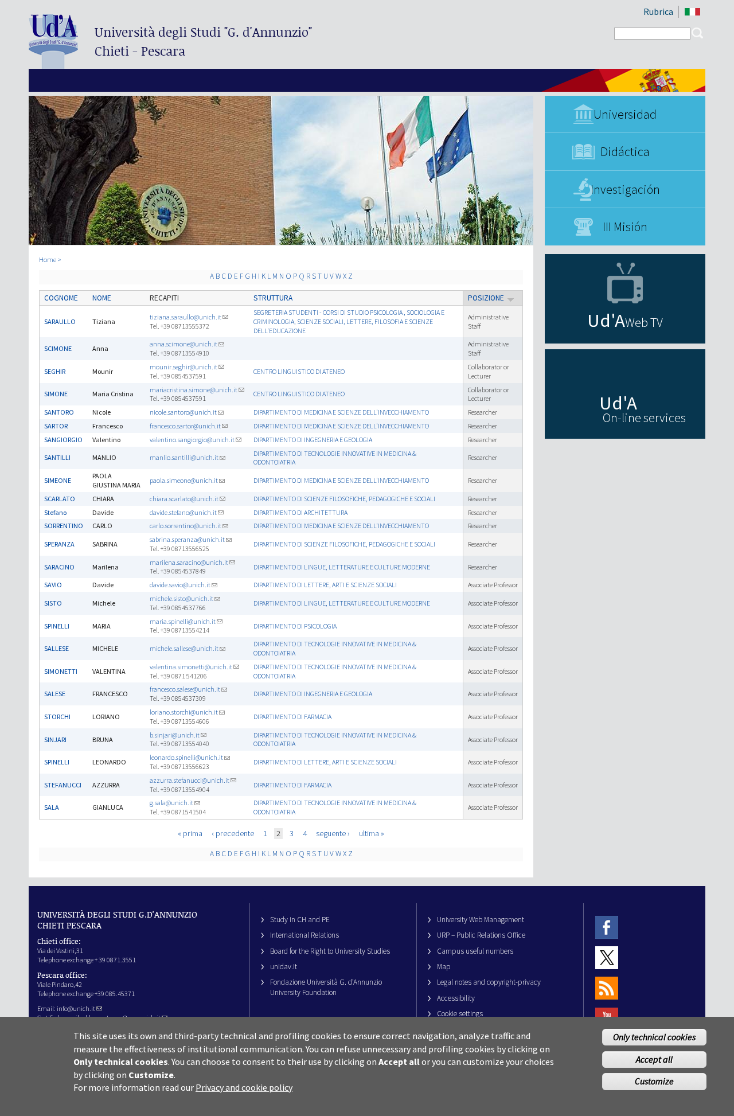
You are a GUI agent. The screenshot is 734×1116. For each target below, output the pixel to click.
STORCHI (57, 716)
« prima (190, 833)
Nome (101, 298)
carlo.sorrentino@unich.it (185, 525)
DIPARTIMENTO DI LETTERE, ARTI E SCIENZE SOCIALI (325, 584)
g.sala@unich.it (171, 802)
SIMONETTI (60, 671)
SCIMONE (58, 348)
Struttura (272, 298)
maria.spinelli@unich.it (183, 621)
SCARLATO (59, 498)
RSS (606, 988)
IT (692, 12)
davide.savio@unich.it (180, 584)
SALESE (54, 693)
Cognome (61, 298)
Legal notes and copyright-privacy (489, 982)
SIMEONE (57, 480)
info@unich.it (76, 1008)
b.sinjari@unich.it (175, 735)
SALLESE (56, 648)
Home (47, 259)
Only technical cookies (654, 1037)
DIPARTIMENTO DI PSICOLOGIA (295, 626)
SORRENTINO (63, 525)
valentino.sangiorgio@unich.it (192, 439)
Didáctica (625, 151)
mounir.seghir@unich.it (183, 366)
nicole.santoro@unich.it (183, 412)
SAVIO (53, 584)
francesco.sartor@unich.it (185, 426)
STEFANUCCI (62, 785)
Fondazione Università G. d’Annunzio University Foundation (326, 987)
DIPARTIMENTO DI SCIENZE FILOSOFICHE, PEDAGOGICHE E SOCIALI (344, 498)
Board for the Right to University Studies (330, 951)
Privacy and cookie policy (244, 1087)
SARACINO (59, 567)
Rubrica (658, 11)
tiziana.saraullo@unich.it (185, 317)
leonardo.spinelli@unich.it (186, 757)
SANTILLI (57, 457)
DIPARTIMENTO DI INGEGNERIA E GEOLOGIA (312, 439)
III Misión (625, 226)
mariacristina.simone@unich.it (193, 389)
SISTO (53, 603)
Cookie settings (460, 1014)
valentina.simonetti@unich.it (191, 666)
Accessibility (456, 998)
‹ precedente (233, 833)
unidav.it (283, 966)
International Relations (304, 935)
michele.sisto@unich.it (181, 598)
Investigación (625, 189)
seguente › (333, 833)
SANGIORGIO (63, 439)
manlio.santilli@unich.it (184, 457)
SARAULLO (60, 321)
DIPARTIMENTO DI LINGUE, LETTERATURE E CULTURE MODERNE (341, 567)
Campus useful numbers (475, 951)
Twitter (606, 957)
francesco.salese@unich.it (185, 689)
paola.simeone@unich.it (184, 480)
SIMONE (56, 393)
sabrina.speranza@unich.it (187, 539)
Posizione (486, 298)
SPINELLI (56, 626)
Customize (654, 1081)
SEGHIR (54, 371)
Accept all (654, 1059)
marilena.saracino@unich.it (189, 562)
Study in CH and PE (300, 919)
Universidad (625, 114)
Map (444, 966)
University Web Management (480, 919)
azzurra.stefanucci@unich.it (189, 780)
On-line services (644, 417)
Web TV (644, 322)
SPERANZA (59, 544)
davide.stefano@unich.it (183, 512)
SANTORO (59, 412)
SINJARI (55, 739)
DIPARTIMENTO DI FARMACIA (292, 716)
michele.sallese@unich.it (184, 648)
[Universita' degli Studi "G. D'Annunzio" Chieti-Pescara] (53, 64)
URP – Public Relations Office (481, 935)
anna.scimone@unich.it (183, 344)
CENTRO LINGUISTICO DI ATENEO (299, 371)
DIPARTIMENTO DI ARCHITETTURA (300, 512)
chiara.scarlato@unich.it (184, 498)
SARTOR (56, 426)
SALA (51, 807)
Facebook (606, 927)
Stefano (55, 512)
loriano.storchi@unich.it (184, 712)
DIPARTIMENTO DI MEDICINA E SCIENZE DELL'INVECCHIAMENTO (341, 412)
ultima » (371, 833)
